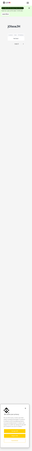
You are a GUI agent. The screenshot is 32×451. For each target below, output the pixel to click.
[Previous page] (21, 44)
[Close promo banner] (29, 8)
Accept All (15, 431)
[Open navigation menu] (27, 2)
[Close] (25, 408)
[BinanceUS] (7, 2)
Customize (14, 440)
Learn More (5, 14)
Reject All (15, 436)
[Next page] (23, 44)
